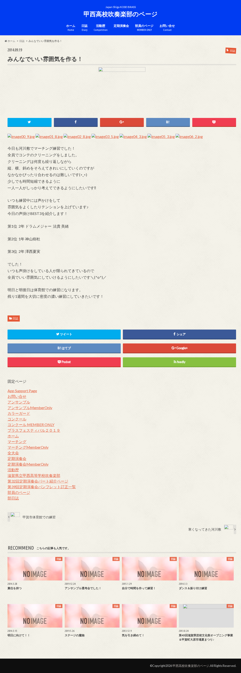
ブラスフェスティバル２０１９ (34, 430)
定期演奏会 (121, 26)
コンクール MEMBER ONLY (31, 424)
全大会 (13, 453)
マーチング (17, 441)
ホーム (70, 28)
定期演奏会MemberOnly (28, 464)
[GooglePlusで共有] (122, 122)
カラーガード (19, 413)
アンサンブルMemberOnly (30, 407)
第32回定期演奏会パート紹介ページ (38, 481)
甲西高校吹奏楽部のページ (121, 14)
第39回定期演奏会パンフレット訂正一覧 (42, 486)
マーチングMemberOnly (28, 447)
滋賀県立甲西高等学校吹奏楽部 (34, 475)
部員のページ (144, 28)
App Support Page (22, 390)
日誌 (84, 28)
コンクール (17, 419)
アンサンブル (19, 402)
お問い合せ (167, 28)
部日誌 (13, 498)
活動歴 (101, 28)
